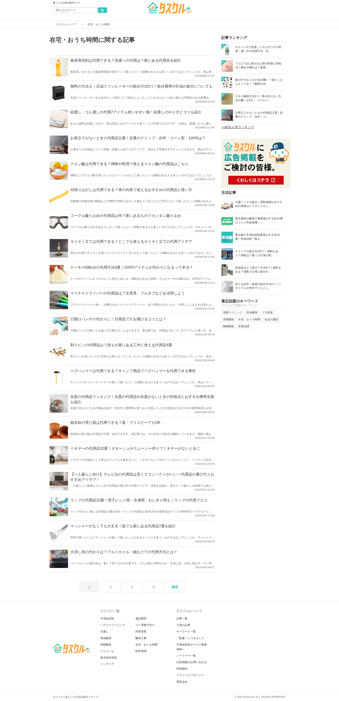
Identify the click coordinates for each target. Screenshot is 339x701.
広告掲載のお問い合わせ (191, 662)
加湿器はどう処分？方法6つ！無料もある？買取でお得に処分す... (258, 269)
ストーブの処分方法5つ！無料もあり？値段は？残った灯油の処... (256, 253)
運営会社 (181, 681)
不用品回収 (107, 618)
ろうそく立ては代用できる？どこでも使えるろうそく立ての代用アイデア (131, 241)
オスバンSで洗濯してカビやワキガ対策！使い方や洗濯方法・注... (258, 49)
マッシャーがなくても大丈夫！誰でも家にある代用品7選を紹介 (123, 526)
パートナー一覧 (186, 655)
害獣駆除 (105, 644)
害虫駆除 (105, 638)
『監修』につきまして (190, 638)
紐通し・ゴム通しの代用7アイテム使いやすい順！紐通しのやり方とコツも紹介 (136, 112)
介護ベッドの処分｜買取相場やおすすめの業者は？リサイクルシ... (258, 204)
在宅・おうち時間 (146, 644)
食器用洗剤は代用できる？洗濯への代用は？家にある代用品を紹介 (125, 60)
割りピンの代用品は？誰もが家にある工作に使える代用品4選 (121, 345)
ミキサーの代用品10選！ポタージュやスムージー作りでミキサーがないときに (135, 448)
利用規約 (181, 668)
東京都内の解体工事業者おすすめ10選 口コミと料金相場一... (259, 220)
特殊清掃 (140, 651)
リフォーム (107, 651)
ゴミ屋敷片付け (145, 625)
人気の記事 (183, 625)
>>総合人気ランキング (237, 127)
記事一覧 (181, 618)
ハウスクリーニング (112, 625)
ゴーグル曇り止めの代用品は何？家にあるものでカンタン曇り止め (125, 216)
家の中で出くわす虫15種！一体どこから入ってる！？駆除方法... (259, 81)
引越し (104, 631)
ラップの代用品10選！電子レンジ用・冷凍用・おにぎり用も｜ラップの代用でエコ (138, 500)
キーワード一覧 (186, 631)
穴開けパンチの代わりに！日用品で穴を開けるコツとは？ (118, 319)
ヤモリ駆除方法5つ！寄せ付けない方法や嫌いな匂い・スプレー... (258, 98)
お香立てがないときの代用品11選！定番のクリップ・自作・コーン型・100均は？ (138, 138)
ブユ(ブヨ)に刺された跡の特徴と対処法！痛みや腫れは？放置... (258, 65)
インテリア (107, 664)
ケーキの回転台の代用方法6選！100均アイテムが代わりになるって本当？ (131, 267)
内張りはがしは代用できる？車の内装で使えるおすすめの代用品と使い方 (131, 190)
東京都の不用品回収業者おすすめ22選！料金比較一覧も (257, 236)
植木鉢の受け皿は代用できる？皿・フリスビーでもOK (115, 423)
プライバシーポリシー (190, 675)
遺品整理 (140, 618)
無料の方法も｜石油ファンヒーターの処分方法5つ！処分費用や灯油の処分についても (141, 86)
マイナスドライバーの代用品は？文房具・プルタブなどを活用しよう (127, 293)
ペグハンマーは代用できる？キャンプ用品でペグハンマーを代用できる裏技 (133, 371)
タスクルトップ (66, 24)
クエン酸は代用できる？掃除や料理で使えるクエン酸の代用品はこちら (129, 164)
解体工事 (140, 638)
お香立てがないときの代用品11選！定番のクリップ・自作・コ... (259, 114)
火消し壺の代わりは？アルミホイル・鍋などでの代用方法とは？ (123, 552)
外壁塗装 (140, 631)
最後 (175, 587)
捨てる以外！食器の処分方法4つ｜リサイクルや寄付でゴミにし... (258, 286)
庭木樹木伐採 (108, 657)
